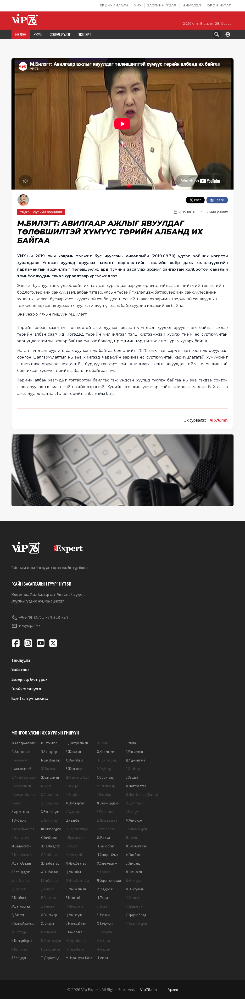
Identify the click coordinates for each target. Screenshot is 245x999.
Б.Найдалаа (74, 932)
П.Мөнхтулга (75, 906)
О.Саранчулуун (107, 863)
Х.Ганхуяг (47, 923)
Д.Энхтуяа (133, 880)
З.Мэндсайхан (76, 923)
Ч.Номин (103, 742)
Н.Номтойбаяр (107, 760)
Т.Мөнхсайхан (76, 889)
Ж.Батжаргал (20, 906)
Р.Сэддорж (105, 889)
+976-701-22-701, (31, 617)
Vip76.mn (219, 420)
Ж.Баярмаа (48, 768)
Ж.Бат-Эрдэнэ (21, 863)
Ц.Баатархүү (20, 837)
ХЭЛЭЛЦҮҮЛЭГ (60, 34)
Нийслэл (191, 5)
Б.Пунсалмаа (105, 811)
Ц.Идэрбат (73, 820)
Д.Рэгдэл (103, 837)
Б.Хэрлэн (132, 777)
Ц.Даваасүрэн (51, 940)
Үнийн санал (20, 669)
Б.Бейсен (47, 785)
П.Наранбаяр (75, 949)
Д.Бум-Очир (49, 820)
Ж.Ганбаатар (50, 863)
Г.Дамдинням (50, 949)
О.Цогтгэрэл (134, 803)
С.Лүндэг (72, 846)
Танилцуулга (20, 660)
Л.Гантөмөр (49, 914)
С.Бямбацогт (50, 837)
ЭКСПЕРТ (84, 34)
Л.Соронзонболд (109, 880)
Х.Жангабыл (74, 760)
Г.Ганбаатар (49, 880)
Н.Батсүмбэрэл (21, 940)
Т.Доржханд (50, 957)
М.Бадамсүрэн (21, 846)
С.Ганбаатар (49, 854)
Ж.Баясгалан (50, 777)
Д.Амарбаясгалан (23, 777)
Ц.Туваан (103, 897)
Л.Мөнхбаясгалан (78, 880)
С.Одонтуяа (105, 777)
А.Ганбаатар (50, 871)
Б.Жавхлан (73, 751)
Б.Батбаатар (20, 880)
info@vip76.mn (29, 626)
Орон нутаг (219, 5)
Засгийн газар (161, 5)
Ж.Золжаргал (75, 803)
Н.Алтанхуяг (20, 760)
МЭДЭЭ (20, 34)
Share (219, 200)
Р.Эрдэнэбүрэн (136, 923)
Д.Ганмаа (47, 906)
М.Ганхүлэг (48, 932)
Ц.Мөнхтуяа (74, 914)
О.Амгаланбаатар (23, 794)
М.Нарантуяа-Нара (79, 957)
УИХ (137, 5)
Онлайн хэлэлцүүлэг (26, 689)
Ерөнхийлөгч (114, 5)
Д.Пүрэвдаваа (107, 820)
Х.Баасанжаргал (22, 828)
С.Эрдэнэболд (136, 914)
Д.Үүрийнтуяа (135, 760)
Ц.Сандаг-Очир (107, 854)
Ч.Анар (16, 803)
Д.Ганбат (47, 889)
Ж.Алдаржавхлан (23, 742)
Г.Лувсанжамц (75, 837)
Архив (172, 989)
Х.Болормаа (49, 794)
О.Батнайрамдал (23, 923)
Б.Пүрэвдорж (106, 828)
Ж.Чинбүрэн (134, 820)
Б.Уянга (131, 742)
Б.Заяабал (73, 794)
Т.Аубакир (18, 820)
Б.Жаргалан (74, 768)
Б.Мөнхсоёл (74, 897)
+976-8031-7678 (57, 617)
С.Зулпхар (73, 811)
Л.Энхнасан (134, 871)
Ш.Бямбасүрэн (51, 828)
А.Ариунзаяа (20, 811)
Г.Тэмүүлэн (104, 932)
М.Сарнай (103, 871)
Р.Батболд (19, 897)
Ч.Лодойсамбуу (77, 828)
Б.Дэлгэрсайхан (77, 742)
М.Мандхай (74, 854)
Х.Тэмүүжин (105, 923)
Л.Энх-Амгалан (136, 846)
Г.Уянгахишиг (135, 751)
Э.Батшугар (49, 751)
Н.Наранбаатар (76, 940)
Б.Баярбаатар (51, 760)
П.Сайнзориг (105, 846)
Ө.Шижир (132, 837)
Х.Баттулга (19, 949)
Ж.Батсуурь (19, 932)
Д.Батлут (17, 914)
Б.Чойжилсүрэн (136, 828)
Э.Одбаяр (104, 768)
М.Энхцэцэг (134, 897)
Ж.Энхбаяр (133, 854)
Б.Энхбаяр (133, 863)
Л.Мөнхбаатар (76, 863)
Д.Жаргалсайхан (77, 777)
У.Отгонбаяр (106, 785)
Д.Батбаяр (19, 889)
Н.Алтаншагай (21, 768)
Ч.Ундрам (103, 949)
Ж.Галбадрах (50, 846)
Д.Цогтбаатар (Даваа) (142, 794)
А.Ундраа (103, 940)
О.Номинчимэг (107, 751)
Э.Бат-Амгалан (21, 854)
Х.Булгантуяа (50, 811)
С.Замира (72, 785)
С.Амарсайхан (21, 785)
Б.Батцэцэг (18, 957)
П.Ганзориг (48, 897)
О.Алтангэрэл (20, 751)
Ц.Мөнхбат (73, 871)
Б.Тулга (102, 906)
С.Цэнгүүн (132, 811)
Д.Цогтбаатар (136, 785)
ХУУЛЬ (38, 34)
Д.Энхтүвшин (135, 889)
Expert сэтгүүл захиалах (29, 698)
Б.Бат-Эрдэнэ (20, 871)
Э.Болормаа (49, 803)
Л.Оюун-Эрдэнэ (108, 803)
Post (197, 200)
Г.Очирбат (104, 794)
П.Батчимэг (49, 742)
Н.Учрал (102, 957)
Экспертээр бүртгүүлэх (29, 679)
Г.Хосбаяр (133, 768)
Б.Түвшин (103, 914)
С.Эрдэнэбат (135, 906)
